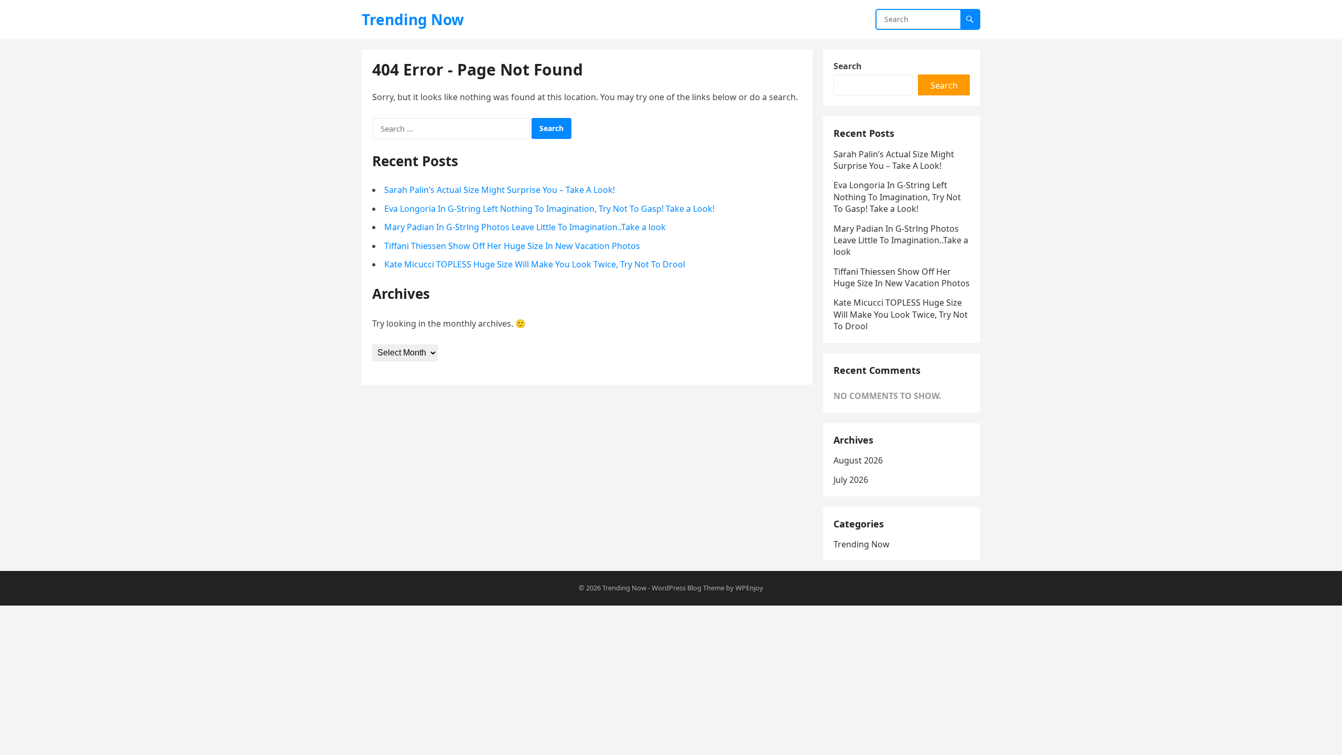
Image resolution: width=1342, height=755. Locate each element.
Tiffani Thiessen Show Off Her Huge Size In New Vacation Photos (512, 246)
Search (848, 66)
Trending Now (413, 19)
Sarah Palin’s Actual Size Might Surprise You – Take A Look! (499, 190)
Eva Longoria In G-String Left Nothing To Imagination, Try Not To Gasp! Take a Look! (549, 208)
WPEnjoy (749, 587)
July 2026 (851, 480)
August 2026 (858, 460)
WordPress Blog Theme (688, 587)
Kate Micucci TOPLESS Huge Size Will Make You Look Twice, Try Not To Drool (534, 264)
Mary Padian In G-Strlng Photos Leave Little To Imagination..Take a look (525, 227)
